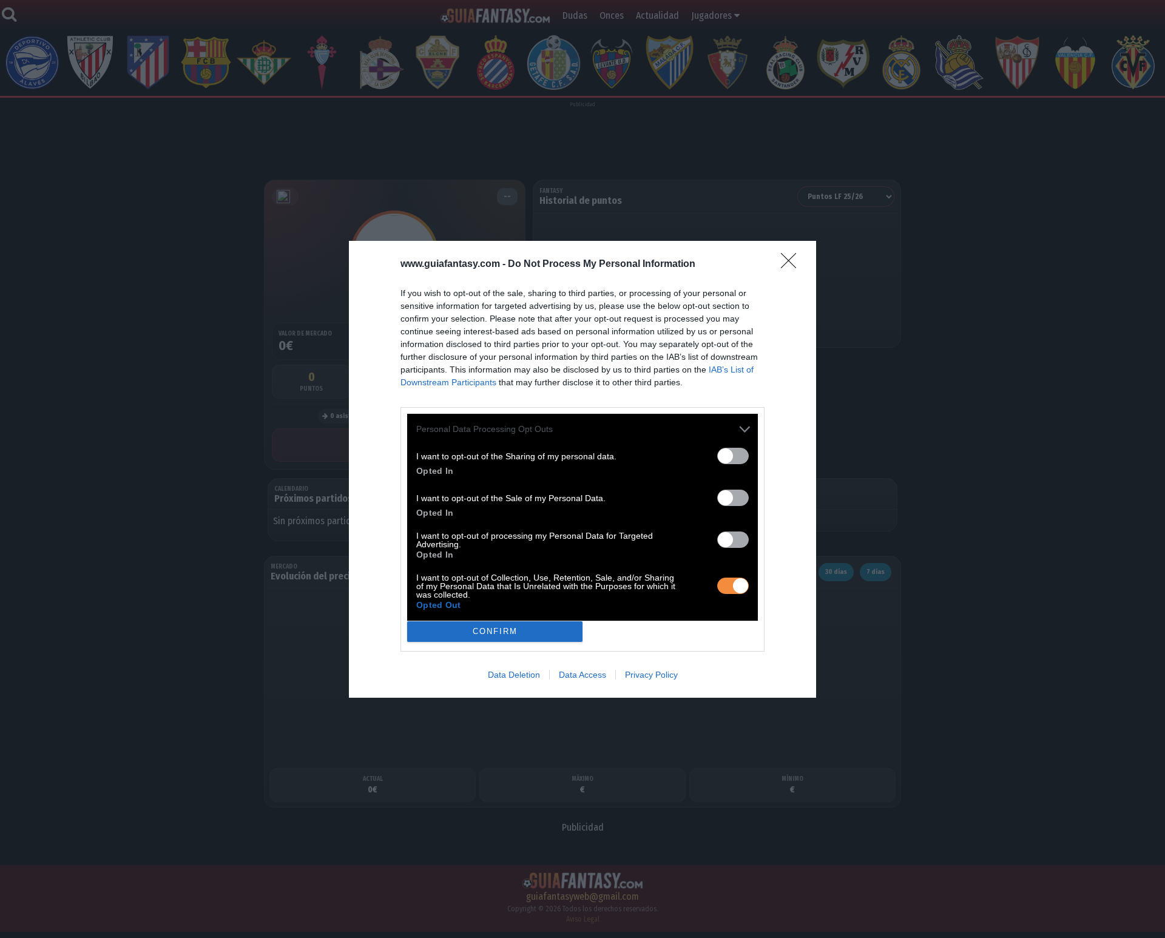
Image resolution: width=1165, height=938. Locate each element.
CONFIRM (495, 631)
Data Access (582, 675)
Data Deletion (514, 675)
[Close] (792, 264)
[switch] (733, 456)
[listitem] (582, 429)
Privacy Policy (651, 675)
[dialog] (582, 469)
